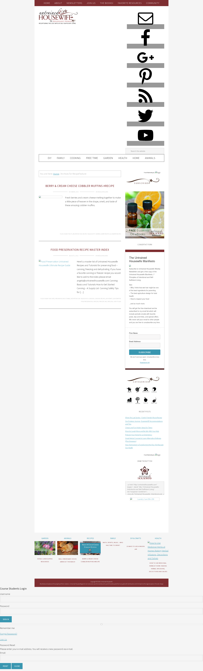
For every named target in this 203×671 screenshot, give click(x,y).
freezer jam (103, 301)
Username (5, 593)
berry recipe (105, 234)
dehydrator (117, 298)
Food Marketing (148, 172)
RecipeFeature (77, 234)
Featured (52, 298)
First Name (133, 333)
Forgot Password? (8, 633)
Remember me (7, 628)
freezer (95, 301)
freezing (110, 301)
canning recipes (100, 298)
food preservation (87, 301)
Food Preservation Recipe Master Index (80, 250)
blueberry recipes (115, 234)
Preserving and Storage (62, 298)
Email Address (135, 341)
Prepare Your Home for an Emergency (138, 435)
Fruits (70, 234)
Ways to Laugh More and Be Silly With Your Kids (142, 431)
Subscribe (145, 352)
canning (91, 298)
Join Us (3, 639)
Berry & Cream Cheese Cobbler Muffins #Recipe (79, 186)
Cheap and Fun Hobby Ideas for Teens (138, 427)
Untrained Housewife (65, 16)
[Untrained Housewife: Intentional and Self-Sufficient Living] (144, 480)
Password (4, 606)
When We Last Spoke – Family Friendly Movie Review (143, 417)
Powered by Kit (145, 362)
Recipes (84, 234)
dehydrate (109, 298)
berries (98, 234)
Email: (3, 652)
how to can (117, 301)
